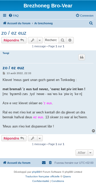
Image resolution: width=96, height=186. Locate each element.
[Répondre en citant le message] (81, 57)
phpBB (36, 171)
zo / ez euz (13, 33)
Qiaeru (67, 176)
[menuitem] (13, 16)
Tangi (6, 53)
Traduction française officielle (42, 176)
